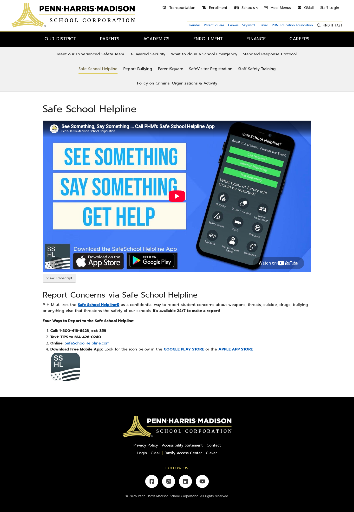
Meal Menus (280, 7)
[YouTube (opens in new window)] (202, 481)
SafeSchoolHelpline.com (87, 343)
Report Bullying (137, 69)
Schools (247, 7)
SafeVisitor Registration (210, 69)
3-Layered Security (147, 54)
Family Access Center (183, 453)
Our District (60, 38)
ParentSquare (214, 25)
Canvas (233, 25)
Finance (256, 38)
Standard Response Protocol (270, 54)
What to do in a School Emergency (204, 54)
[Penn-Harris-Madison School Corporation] (73, 15)
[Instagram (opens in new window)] (168, 481)
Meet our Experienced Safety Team (90, 54)
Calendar (193, 25)
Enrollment (217, 7)
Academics (156, 38)
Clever (263, 25)
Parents (109, 38)
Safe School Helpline (98, 69)
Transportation (181, 7)
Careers (299, 38)
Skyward (248, 25)
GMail (308, 7)
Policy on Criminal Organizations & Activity (177, 83)
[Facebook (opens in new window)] (151, 481)
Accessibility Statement (182, 445)
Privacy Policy (145, 445)
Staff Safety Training (257, 69)
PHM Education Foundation (292, 25)
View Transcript (59, 278)
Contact (214, 445)
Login (142, 453)
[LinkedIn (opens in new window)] (185, 481)
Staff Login (329, 7)
